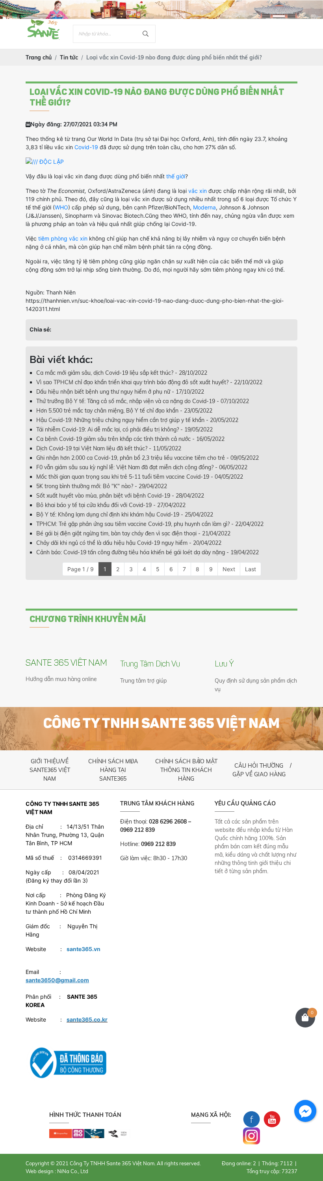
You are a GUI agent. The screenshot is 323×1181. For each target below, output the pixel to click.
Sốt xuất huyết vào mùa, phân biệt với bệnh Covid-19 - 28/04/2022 (120, 495)
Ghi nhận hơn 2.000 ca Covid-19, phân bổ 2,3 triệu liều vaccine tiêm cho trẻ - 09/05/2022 (147, 457)
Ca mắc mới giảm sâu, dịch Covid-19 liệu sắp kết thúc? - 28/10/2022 (121, 372)
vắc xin (197, 190)
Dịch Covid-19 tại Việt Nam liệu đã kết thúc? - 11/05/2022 (108, 448)
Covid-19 (86, 147)
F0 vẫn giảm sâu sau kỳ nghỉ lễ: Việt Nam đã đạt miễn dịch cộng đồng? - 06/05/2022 (141, 467)
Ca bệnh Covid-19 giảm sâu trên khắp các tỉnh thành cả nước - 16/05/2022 (130, 438)
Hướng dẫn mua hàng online (61, 679)
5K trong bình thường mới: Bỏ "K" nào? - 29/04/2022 (101, 486)
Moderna (204, 207)
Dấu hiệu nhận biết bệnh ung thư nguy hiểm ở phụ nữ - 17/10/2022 (120, 391)
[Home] (43, 23)
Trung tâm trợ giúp (143, 680)
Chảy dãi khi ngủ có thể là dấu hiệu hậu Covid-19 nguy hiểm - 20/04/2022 (128, 542)
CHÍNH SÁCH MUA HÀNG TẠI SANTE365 (113, 770)
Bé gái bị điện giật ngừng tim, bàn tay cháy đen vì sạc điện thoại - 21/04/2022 (133, 533)
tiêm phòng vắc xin (62, 238)
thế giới (175, 176)
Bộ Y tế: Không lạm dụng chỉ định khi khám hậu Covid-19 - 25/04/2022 (124, 514)
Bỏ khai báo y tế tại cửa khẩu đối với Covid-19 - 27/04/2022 (111, 505)
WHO (61, 207)
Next (229, 569)
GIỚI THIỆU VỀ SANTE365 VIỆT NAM (50, 770)
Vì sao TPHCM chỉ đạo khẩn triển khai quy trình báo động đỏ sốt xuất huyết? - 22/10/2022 (149, 382)
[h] (89, 1133)
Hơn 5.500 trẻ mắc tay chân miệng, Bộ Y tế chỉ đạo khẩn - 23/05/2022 (124, 410)
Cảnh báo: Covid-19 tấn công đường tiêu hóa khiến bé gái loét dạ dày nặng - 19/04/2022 (147, 552)
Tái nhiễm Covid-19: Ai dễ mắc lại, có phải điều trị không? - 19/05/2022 (124, 429)
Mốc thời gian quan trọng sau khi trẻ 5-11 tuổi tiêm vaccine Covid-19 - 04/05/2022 (139, 476)
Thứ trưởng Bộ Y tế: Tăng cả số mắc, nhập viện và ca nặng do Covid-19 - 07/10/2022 (142, 401)
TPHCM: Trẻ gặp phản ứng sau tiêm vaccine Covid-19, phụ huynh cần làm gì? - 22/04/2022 (150, 524)
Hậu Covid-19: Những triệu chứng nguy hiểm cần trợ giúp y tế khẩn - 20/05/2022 (137, 420)
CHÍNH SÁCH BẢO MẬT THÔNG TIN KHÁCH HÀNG (186, 770)
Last (250, 569)
